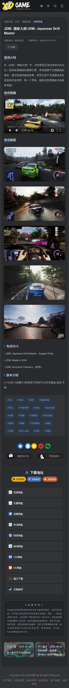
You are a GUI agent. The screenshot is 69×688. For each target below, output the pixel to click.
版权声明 (31, 680)
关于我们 (7, 680)
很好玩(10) (23, 456)
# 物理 (48, 423)
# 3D (10, 399)
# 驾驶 (48, 430)
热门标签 (55, 680)
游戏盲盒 (43, 680)
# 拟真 (10, 415)
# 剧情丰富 (44, 399)
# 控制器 (34, 415)
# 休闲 (20, 399)
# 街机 (37, 430)
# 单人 (10, 407)
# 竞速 (10, 430)
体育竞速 (38, 21)
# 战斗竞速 (50, 407)
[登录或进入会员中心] (62, 6)
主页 (17, 21)
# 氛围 (21, 423)
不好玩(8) (54, 456)
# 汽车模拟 (35, 423)
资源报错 (52, 479)
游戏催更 (36, 479)
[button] (48, 6)
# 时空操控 (48, 415)
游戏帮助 (20, 479)
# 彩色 (37, 407)
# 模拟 (10, 423)
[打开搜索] (55, 6)
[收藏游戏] (20, 446)
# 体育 (31, 399)
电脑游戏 (26, 21)
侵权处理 (19, 680)
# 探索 (21, 415)
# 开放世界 (23, 407)
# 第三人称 (23, 430)
